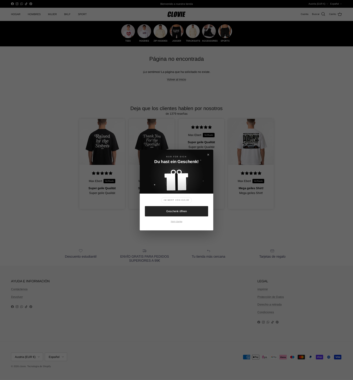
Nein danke (176, 221)
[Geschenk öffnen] (176, 178)
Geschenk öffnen (176, 211)
